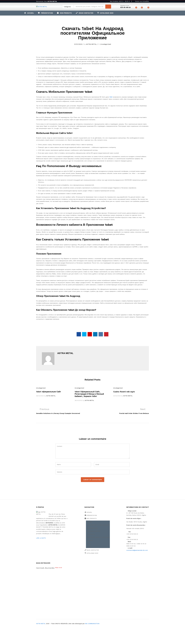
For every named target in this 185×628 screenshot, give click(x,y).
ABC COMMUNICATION (92, 623)
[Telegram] (106, 559)
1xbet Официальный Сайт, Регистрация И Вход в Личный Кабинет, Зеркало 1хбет (89, 393)
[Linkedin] (96, 560)
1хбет (111, 97)
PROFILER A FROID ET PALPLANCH (98, 537)
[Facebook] (85, 560)
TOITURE (90, 540)
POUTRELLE (91, 534)
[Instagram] (102, 560)
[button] (64, 13)
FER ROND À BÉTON (93, 531)
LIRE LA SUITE (41, 538)
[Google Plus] (91, 560)
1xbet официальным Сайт (48, 391)
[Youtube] (93, 560)
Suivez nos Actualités (142, 1)
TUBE (89, 546)
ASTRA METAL (91, 44)
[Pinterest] (99, 560)
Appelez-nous (124, 5)
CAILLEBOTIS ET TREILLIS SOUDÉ (98, 525)
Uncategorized (105, 44)
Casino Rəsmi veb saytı (124, 391)
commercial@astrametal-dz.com (137, 550)
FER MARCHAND (92, 528)
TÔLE (89, 543)
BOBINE (89, 522)
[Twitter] (88, 560)
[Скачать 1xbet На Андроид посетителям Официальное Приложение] (79, 334)
